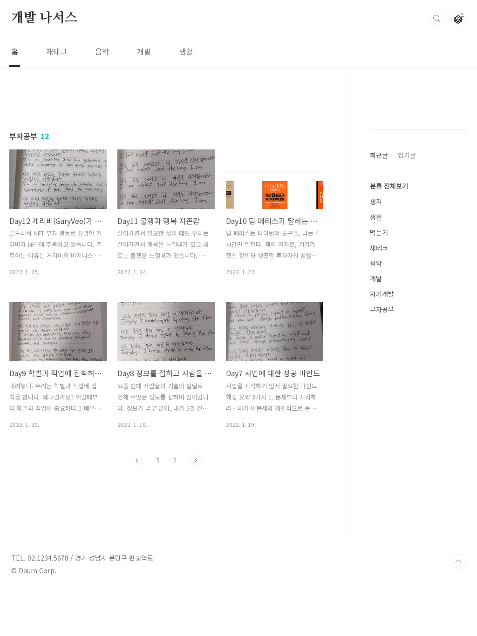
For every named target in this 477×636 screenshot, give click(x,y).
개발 (144, 51)
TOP (458, 561)
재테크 (56, 51)
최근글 (379, 155)
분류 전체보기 (389, 185)
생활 (186, 51)
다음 (195, 460)
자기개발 (382, 293)
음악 (102, 51)
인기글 (407, 155)
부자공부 (382, 309)
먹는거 (379, 232)
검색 (437, 19)
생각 (376, 201)
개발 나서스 (44, 18)
